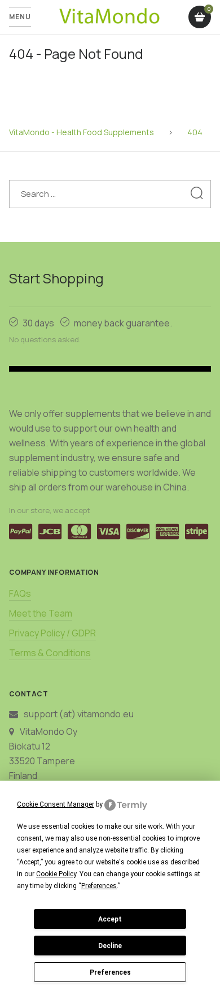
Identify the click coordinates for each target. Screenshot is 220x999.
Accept (110, 919)
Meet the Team (40, 613)
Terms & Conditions (50, 653)
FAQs (20, 593)
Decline (110, 946)
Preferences (110, 972)
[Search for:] (110, 193)
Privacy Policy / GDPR (52, 633)
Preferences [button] (99, 886)
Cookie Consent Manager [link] (55, 804)
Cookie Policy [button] (56, 874)
